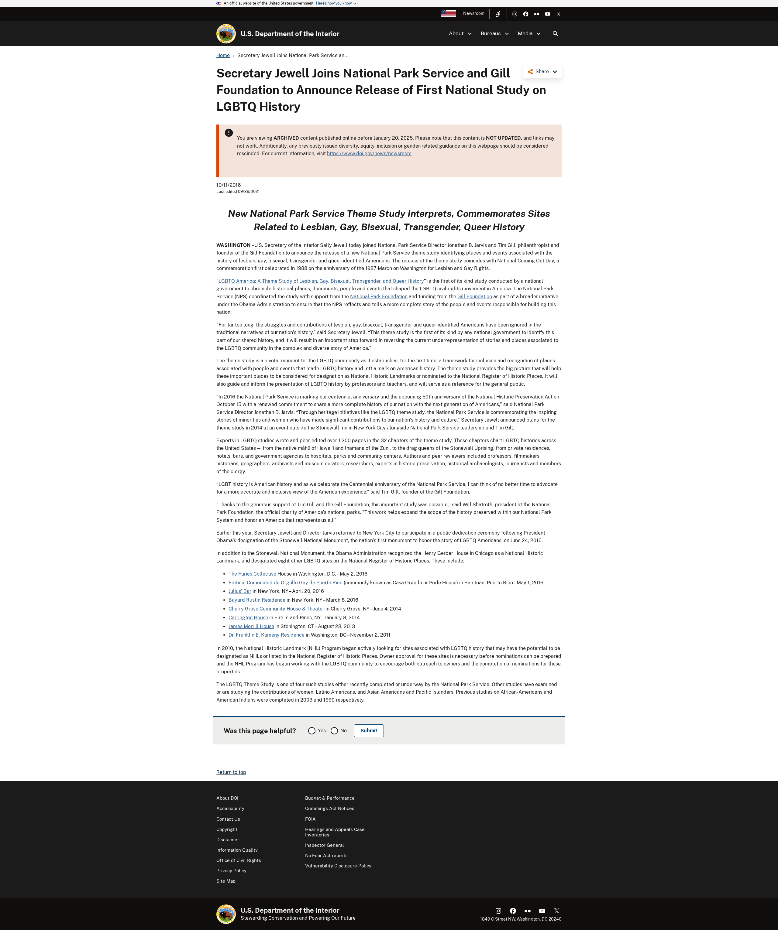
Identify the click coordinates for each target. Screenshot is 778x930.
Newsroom (473, 13)
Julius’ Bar (240, 591)
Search (555, 34)
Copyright (226, 829)
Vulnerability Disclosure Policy (338, 865)
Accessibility (230, 808)
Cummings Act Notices (329, 808)
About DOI (227, 798)
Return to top (231, 772)
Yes (322, 730)
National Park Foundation (379, 296)
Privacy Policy (231, 870)
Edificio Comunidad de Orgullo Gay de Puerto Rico (286, 583)
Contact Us (228, 819)
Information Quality (237, 850)
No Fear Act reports (326, 855)
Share (542, 71)
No (343, 730)
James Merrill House (251, 626)
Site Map (226, 881)
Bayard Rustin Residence (257, 600)
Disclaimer (227, 839)
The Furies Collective (252, 574)
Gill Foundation (474, 296)
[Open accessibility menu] (498, 14)
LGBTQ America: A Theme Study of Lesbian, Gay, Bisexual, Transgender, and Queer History (321, 281)
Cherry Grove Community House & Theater (276, 609)
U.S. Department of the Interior (290, 34)
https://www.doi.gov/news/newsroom (369, 153)
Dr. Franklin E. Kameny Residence (267, 635)
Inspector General (324, 845)
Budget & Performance (330, 798)
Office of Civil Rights (238, 860)
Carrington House (248, 618)
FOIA (310, 819)
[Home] (226, 33)
